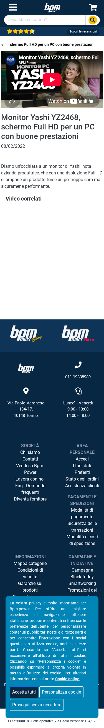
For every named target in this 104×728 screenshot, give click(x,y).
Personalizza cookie (61, 692)
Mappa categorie (30, 563)
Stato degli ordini (82, 479)
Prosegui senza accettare (36, 704)
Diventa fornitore (30, 499)
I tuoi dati (82, 465)
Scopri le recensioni (83, 31)
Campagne (82, 570)
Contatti (30, 459)
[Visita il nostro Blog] (26, 333)
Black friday (82, 576)
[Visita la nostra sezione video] (78, 333)
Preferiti (82, 472)
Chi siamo (30, 452)
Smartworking (82, 583)
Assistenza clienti (82, 485)
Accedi (82, 459)
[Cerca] (92, 20)
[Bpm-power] (52, 7)
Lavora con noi (30, 479)
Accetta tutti (24, 692)
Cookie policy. (67, 679)
